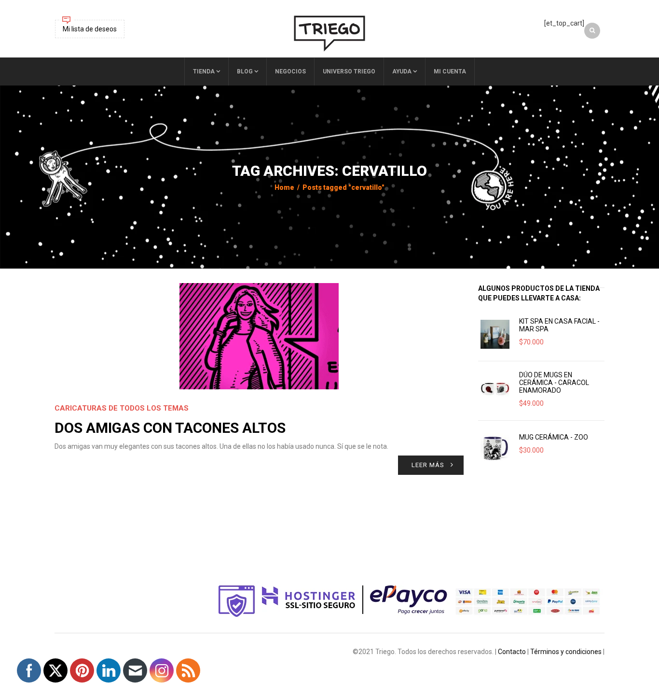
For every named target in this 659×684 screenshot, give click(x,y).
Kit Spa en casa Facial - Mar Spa (559, 325)
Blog (245, 71)
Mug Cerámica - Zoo (553, 437)
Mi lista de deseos (90, 29)
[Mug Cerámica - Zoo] (495, 447)
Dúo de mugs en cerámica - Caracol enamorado (554, 382)
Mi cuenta (450, 71)
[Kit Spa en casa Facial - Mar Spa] (495, 334)
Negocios (290, 71)
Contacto (512, 652)
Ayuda (402, 71)
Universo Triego (349, 71)
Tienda (204, 71)
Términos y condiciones (566, 652)
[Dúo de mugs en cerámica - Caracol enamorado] (495, 388)
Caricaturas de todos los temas (122, 408)
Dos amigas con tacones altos (170, 427)
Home (284, 187)
